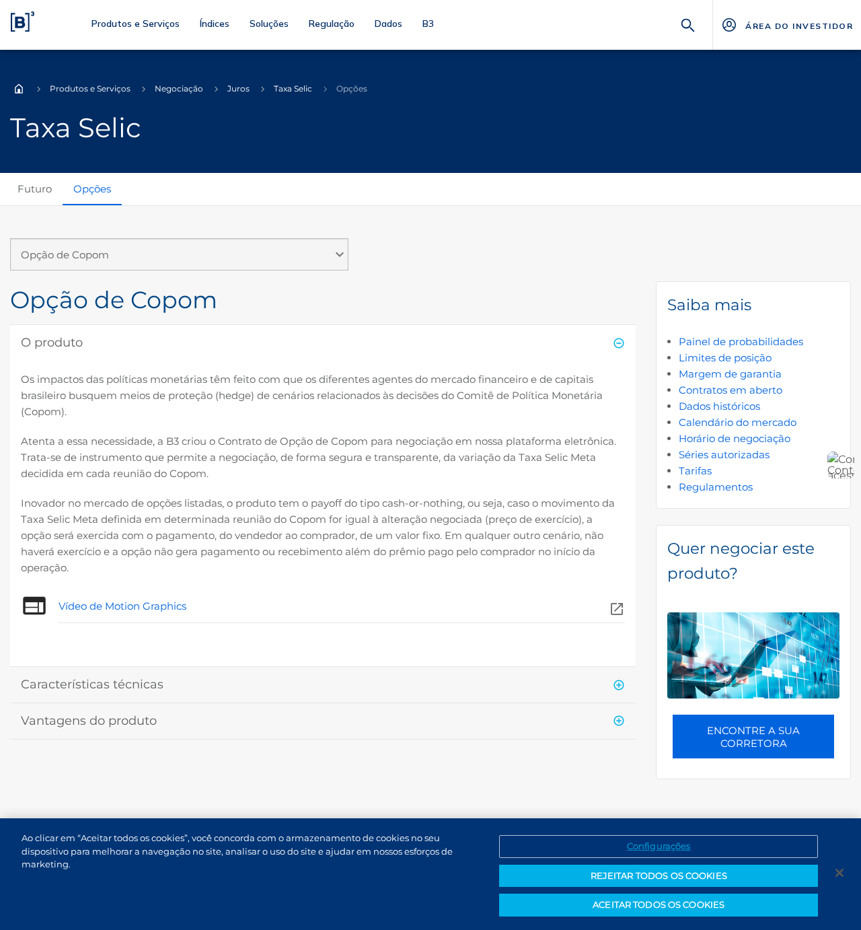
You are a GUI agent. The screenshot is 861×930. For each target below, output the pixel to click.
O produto (52, 342)
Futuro (34, 188)
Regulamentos (716, 486)
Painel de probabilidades (741, 341)
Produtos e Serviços (90, 88)
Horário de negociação (734, 438)
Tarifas (695, 470)
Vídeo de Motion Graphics (122, 606)
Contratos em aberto (730, 390)
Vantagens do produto (89, 720)
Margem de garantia (730, 373)
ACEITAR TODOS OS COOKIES (658, 904)
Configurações (659, 845)
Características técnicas (92, 684)
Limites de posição (725, 357)
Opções (92, 188)
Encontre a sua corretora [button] (753, 737)
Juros (238, 88)
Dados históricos (719, 406)
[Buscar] (688, 23)
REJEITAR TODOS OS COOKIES (659, 875)
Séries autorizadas (724, 454)
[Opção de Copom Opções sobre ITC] (179, 259)
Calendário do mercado (737, 422)
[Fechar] (839, 873)
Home (19, 89)
